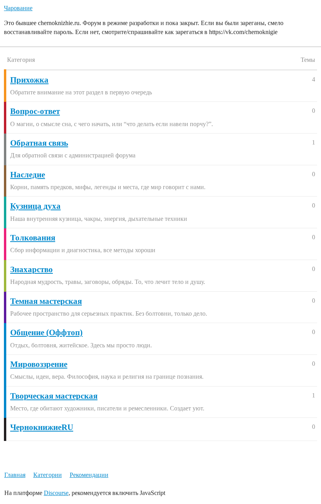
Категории (47, 474)
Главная (14, 474)
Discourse (56, 493)
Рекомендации (89, 474)
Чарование (18, 8)
